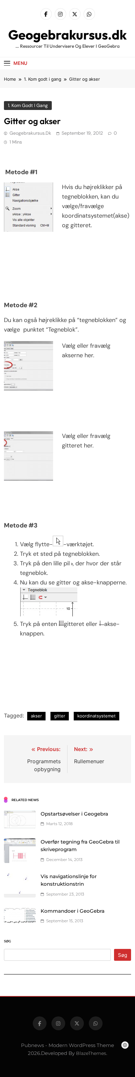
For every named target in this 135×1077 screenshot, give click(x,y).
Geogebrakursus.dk (67, 34)
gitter (59, 715)
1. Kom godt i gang (28, 105)
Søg (7, 941)
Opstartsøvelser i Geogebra (74, 814)
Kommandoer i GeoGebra (73, 911)
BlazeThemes (91, 1053)
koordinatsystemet (96, 715)
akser (36, 715)
